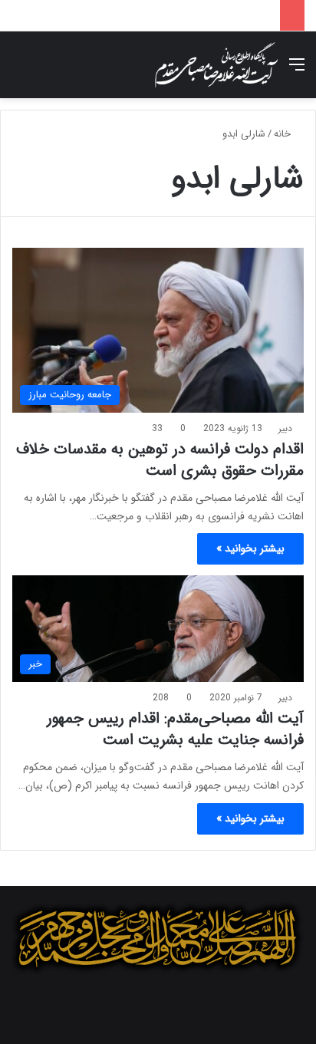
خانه (284, 134)
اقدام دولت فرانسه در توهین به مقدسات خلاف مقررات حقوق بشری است (160, 459)
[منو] (296, 71)
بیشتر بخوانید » (250, 548)
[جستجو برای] (19, 71)
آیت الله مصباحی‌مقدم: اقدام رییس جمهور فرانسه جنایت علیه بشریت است (175, 729)
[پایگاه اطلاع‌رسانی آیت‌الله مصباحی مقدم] (216, 64)
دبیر (285, 428)
